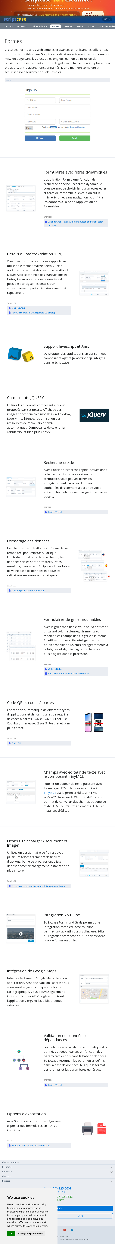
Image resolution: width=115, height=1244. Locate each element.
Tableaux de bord (39, 26)
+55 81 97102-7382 (60, 1197)
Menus (80, 26)
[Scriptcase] (15, 19)
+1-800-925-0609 (59, 1188)
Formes (55, 26)
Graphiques (22, 26)
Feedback (57, 1208)
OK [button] (11, 1233)
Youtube (66, 1230)
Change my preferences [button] (30, 1233)
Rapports (9, 26)
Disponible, (47, 15)
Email (80, 1215)
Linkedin (73, 1230)
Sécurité (91, 26)
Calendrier (67, 26)
